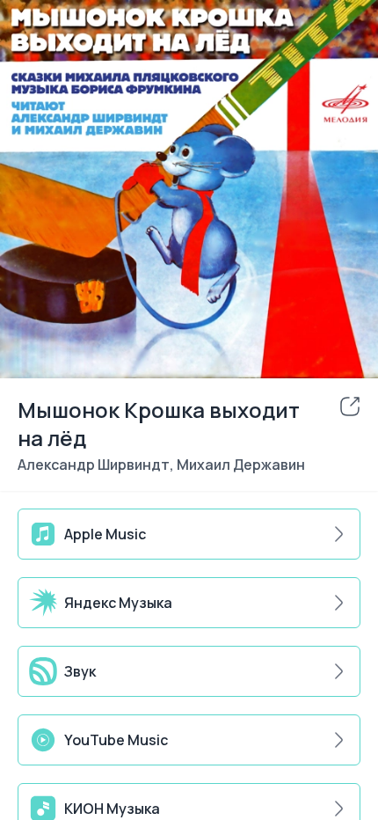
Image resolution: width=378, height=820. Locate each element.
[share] (349, 406)
